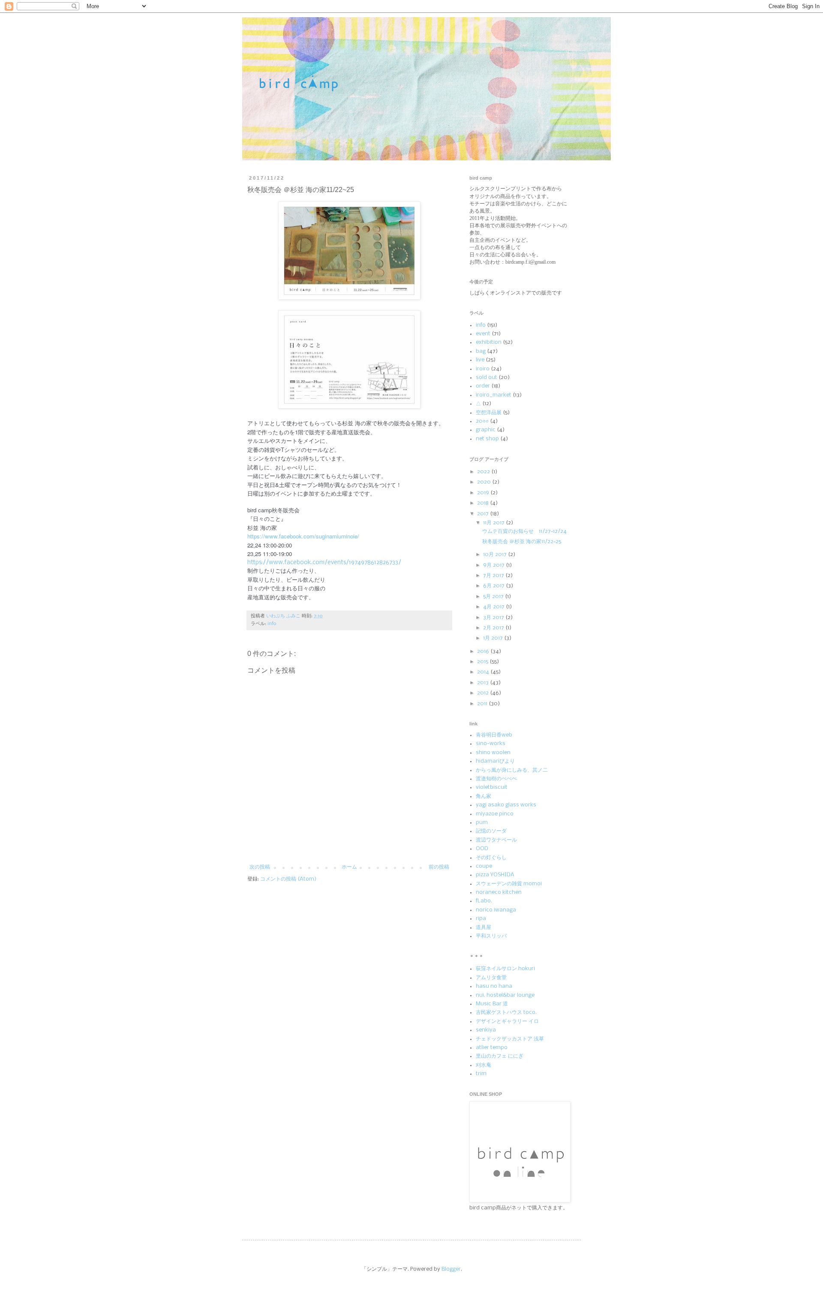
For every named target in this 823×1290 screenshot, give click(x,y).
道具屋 (483, 927)
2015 (483, 662)
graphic (486, 430)
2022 (484, 472)
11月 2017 (494, 523)
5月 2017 (494, 596)
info (271, 623)
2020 (484, 482)
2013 (483, 683)
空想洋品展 (489, 412)
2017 (483, 514)
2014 (483, 672)
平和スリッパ (491, 936)
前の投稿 (439, 867)
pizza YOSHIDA (495, 875)
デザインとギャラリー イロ (507, 1021)
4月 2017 (494, 607)
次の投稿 (259, 867)
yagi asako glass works (506, 805)
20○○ (482, 421)
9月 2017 (494, 565)
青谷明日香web (494, 735)
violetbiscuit (492, 787)
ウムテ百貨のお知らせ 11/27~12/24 (524, 531)
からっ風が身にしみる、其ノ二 (512, 770)
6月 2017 (494, 586)
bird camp (249, 28)
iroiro (483, 369)
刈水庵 (483, 1065)
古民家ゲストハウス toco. (506, 1012)
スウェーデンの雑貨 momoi (509, 884)
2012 (483, 693)
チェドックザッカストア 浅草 (510, 1039)
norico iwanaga (496, 910)
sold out (486, 377)
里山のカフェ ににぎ (499, 1056)
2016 (483, 651)
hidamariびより (495, 761)
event (483, 334)
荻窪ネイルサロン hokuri (505, 968)
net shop (487, 439)
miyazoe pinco (495, 814)
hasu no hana (494, 986)
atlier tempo (492, 1047)
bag (481, 351)
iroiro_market (493, 395)
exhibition (489, 342)
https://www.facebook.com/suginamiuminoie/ (303, 536)
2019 (483, 493)
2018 (483, 503)
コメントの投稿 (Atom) (288, 879)
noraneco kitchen (499, 892)
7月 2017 (494, 575)
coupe (484, 866)
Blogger (451, 1269)
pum (482, 822)
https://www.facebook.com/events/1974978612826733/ (324, 562)
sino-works (490, 743)
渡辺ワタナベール (496, 840)
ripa (481, 918)
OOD (482, 848)
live (480, 360)
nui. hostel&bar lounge (505, 995)
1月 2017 (493, 638)
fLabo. (484, 901)
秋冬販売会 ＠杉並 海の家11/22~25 (521, 541)
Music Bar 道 (492, 1004)
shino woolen (493, 752)
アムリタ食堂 (491, 977)
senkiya (486, 1030)
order (483, 386)
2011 (483, 704)
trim (481, 1074)
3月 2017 (494, 617)
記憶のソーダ (491, 831)
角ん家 (483, 796)
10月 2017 (495, 554)
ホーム (349, 867)
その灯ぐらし (491, 857)
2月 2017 (494, 628)
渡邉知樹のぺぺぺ (496, 779)
